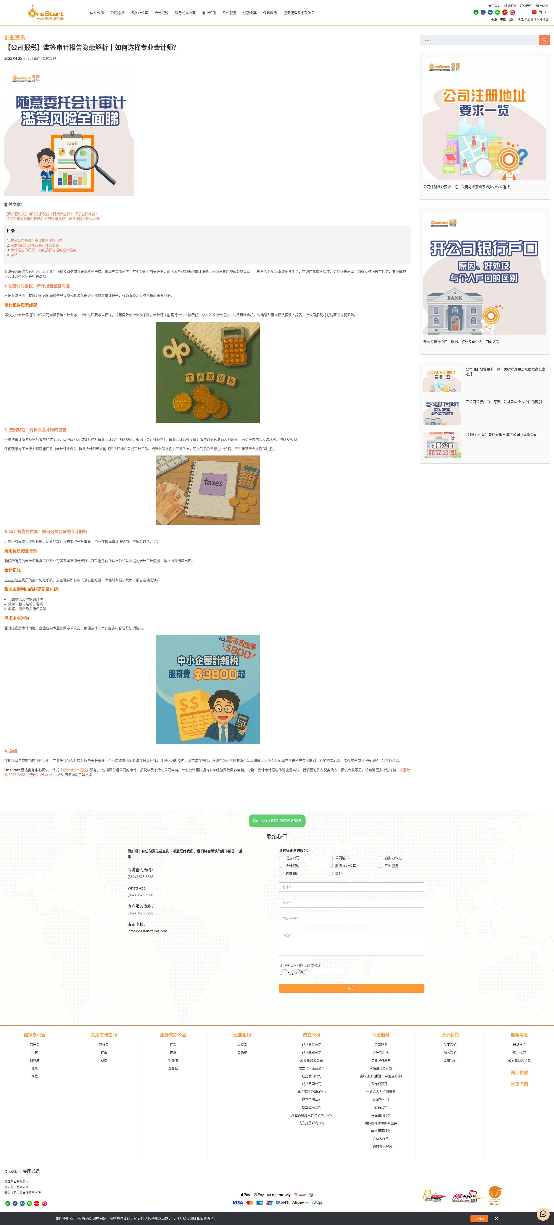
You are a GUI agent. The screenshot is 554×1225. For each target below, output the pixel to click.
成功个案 (250, 12)
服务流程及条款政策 (299, 12)
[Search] (544, 40)
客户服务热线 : (140, 906)
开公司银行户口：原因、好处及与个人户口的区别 (461, 342)
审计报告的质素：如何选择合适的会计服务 (43, 250)
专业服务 (229, 12)
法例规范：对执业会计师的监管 (35, 245)
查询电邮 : (136, 924)
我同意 (479, 1218)
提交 (351, 988)
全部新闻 (33, 58)
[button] (277, 821)
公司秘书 (117, 12)
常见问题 (519, 1084)
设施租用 (293, 873)
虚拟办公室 (139, 12)
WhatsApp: (137, 888)
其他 (338, 873)
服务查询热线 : (140, 870)
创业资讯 (209, 12)
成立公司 (97, 12)
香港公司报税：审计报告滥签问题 (37, 240)
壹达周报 (49, 58)
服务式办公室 (185, 12)
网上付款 (519, 1072)
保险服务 (270, 12)
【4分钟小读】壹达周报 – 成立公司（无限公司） (503, 435)
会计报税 (161, 12)
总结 (14, 254)
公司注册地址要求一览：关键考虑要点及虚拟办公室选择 (466, 187)
